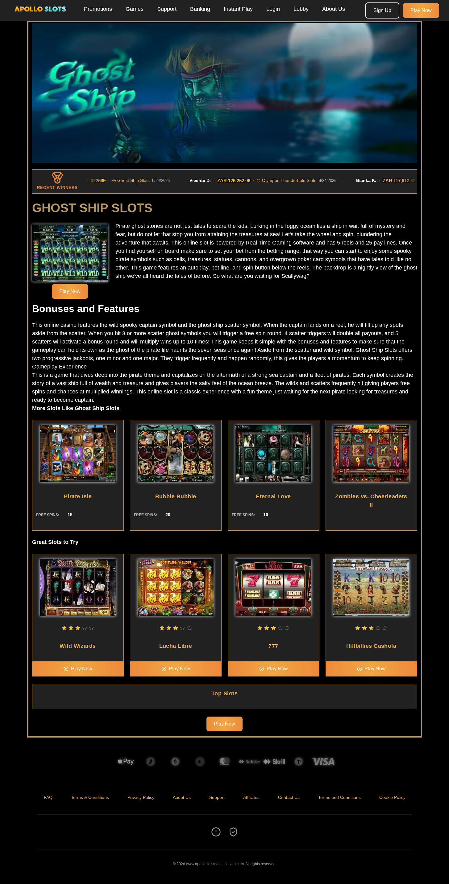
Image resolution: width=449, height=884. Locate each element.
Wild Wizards (78, 646)
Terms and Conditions (339, 797)
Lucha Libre (175, 646)
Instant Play (238, 9)
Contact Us (289, 797)
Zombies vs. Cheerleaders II (371, 500)
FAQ (48, 797)
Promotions (98, 9)
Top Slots (224, 693)
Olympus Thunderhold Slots (266, 180)
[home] (41, 16)
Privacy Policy (140, 797)
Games (134, 9)
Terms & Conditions (90, 797)
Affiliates (251, 797)
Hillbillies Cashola (371, 646)
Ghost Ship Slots (110, 180)
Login (273, 9)
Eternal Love (273, 496)
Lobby (301, 9)
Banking (200, 9)
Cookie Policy (392, 797)
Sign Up (382, 10)
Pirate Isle (78, 496)
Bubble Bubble (175, 496)
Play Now (421, 10)
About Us (333, 9)
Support (167, 9)
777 (273, 646)
